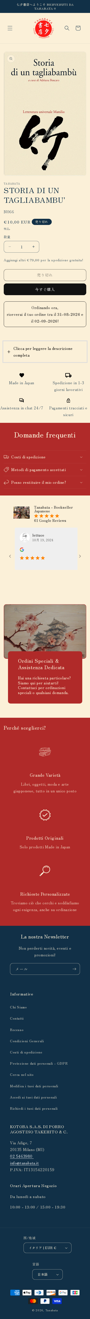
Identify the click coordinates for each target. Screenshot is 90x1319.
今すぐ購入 (45, 289)
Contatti (17, 1018)
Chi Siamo (18, 1006)
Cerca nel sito (22, 1074)
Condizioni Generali (27, 1040)
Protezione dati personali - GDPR (39, 1063)
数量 (7, 236)
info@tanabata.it (24, 1162)
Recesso (17, 1029)
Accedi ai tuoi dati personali (33, 1097)
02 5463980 (22, 1156)
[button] (10, 28)
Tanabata (51, 1310)
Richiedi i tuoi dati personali (34, 1108)
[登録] (74, 969)
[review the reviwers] (12, 550)
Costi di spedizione (26, 1051)
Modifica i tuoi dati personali (34, 1085)
